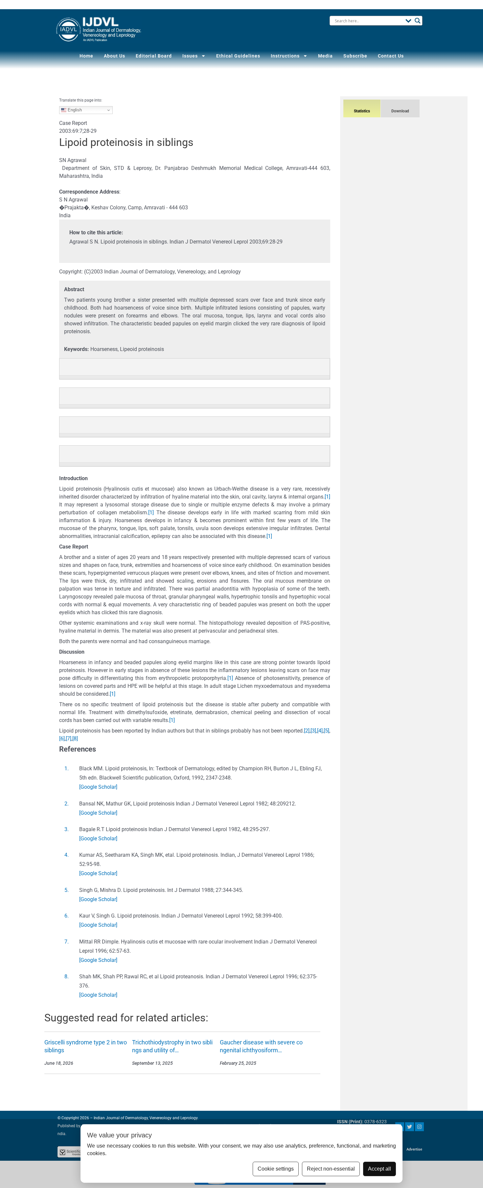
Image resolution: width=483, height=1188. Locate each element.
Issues (190, 55)
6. (66, 916)
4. (66, 855)
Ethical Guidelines (238, 55)
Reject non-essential (331, 1169)
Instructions (285, 55)
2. (66, 804)
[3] (313, 731)
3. (66, 829)
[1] (327, 497)
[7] (68, 738)
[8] (75, 738)
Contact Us (391, 55)
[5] (326, 731)
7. (66, 942)
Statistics (362, 111)
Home (86, 55)
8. (66, 976)
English (74, 109)
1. (66, 768)
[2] (307, 731)
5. (66, 890)
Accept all (379, 1169)
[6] (62, 738)
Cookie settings (276, 1169)
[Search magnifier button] (417, 20)
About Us (114, 55)
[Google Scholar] (98, 787)
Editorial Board (154, 55)
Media (325, 55)
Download (400, 111)
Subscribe (355, 55)
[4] (320, 731)
